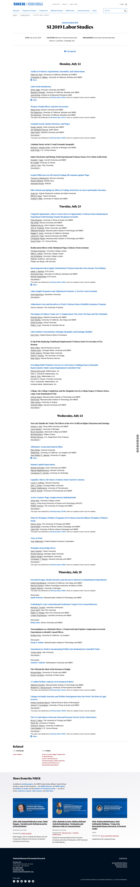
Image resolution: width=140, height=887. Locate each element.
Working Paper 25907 (58, 734)
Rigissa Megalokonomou (40, 470)
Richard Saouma (37, 554)
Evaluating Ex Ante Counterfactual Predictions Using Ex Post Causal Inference (64, 604)
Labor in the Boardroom (41, 86)
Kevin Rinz (35, 335)
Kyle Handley (36, 320)
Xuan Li (33, 503)
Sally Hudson (36, 402)
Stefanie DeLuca (37, 225)
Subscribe (56, 4)
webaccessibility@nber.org (23, 871)
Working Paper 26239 (58, 138)
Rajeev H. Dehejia (37, 613)
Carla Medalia (36, 728)
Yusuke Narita (36, 652)
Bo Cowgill (35, 163)
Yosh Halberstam (37, 541)
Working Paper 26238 (58, 711)
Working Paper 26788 (58, 511)
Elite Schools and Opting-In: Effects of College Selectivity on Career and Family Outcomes (68, 190)
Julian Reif (35, 529)
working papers (27, 784)
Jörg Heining (35, 95)
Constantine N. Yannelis (40, 473)
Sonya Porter (35, 241)
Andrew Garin (36, 350)
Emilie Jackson (36, 353)
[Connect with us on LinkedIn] (18, 881)
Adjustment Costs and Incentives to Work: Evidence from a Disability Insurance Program (68, 304)
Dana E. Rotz (36, 376)
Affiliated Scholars (57, 10)
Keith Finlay (35, 150)
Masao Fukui (35, 110)
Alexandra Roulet (37, 184)
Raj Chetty (34, 223)
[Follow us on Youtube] (33, 881)
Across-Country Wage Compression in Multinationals (53, 497)
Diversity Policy (121, 865)
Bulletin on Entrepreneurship (44, 788)
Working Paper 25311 (58, 117)
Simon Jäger (35, 90)
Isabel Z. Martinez (37, 271)
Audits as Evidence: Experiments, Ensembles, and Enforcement (58, 71)
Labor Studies (17, 754)
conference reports (24, 791)
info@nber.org (18, 869)
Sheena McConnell (38, 371)
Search (107, 10)
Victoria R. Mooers (38, 726)
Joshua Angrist (36, 397)
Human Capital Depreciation (43, 464)
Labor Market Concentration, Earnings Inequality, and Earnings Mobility (61, 331)
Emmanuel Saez (37, 274)
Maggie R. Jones (37, 233)
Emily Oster (35, 623)
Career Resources (83, 10)
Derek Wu (34, 723)
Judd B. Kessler (36, 491)
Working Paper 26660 (58, 564)
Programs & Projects (29, 10)
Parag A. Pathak (37, 643)
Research (16, 10)
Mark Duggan (27, 833)
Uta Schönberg (36, 256)
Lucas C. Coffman (37, 483)
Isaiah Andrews (37, 598)
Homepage (123, 858)
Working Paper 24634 (58, 282)
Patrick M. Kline (36, 75)
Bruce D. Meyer (36, 720)
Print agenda (71, 51)
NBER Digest (60, 786)
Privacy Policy (121, 866)
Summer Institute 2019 (70, 22)
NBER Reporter (46, 786)
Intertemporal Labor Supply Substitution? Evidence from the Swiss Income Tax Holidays (68, 268)
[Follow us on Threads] (25, 881)
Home (15, 15)
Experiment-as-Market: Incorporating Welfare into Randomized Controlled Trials (65, 649)
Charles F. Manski (38, 663)
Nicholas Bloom (36, 317)
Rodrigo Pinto (36, 635)
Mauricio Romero (37, 586)
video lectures (37, 791)
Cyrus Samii (35, 610)
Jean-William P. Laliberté (40, 455)
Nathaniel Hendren (38, 231)
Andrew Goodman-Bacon (40, 703)
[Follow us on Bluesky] (21, 881)
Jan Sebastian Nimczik (39, 130)
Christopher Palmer (38, 238)
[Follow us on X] (14, 881)
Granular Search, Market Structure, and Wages (50, 123)
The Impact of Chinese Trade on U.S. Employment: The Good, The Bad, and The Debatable (69, 314)
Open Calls (74, 4)
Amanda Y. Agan (37, 160)
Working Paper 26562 (58, 590)
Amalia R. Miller (36, 199)
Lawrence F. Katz (37, 236)
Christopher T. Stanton (39, 559)
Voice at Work (36, 538)
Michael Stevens (37, 437)
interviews (49, 791)
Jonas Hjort (35, 501)
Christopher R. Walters (39, 77)
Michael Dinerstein (38, 468)
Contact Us (17, 862)
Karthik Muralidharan (38, 583)
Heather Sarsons (37, 506)
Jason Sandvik (36, 551)
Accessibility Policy (119, 863)
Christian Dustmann (38, 251)
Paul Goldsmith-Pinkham (110, 836)
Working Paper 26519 (58, 97)
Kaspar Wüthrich (37, 588)
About (94, 10)
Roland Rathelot (37, 181)
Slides (35, 80)
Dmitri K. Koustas (37, 356)
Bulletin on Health (21, 788)
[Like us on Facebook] (29, 881)
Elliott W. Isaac (36, 196)
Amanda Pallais (36, 405)
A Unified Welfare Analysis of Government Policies (52, 681)
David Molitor (35, 527)
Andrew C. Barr (36, 426)
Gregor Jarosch (36, 127)
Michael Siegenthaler (38, 277)
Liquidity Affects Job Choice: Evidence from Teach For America (57, 479)
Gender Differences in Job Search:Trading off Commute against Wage (60, 175)
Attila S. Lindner (37, 254)
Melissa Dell (66, 833)
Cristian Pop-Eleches (39, 615)
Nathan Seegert (37, 556)
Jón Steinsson (36, 115)
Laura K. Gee (36, 165)
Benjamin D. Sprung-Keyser (41, 688)
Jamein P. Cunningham (39, 705)
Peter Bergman (36, 220)
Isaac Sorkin (35, 132)
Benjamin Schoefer (38, 92)
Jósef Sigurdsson (37, 294)
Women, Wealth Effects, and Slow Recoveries (49, 106)
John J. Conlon (36, 486)
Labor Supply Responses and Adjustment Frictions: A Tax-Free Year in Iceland (64, 291)
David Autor (35, 400)
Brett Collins (35, 348)
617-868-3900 (18, 867)
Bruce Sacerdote (37, 432)
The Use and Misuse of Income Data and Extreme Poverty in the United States (63, 717)
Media (64, 4)
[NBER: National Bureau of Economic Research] (29, 5)
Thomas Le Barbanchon (40, 178)
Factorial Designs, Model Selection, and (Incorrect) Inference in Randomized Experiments (69, 579)
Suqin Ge (34, 193)
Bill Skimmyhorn (37, 434)
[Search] (125, 11)
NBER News (70, 10)
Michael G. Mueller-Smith (40, 148)
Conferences (43, 10)
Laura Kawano (36, 429)
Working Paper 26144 (58, 690)
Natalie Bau (35, 453)
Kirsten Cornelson (37, 675)
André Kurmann (37, 323)
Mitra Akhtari (35, 450)
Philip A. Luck (36, 325)
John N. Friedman (37, 228)
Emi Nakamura (36, 112)
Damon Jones (36, 524)
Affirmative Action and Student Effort (47, 446)
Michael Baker (36, 672)
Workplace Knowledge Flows (43, 548)
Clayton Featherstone (39, 488)
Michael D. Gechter (38, 607)
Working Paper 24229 (58, 531)
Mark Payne (35, 358)
